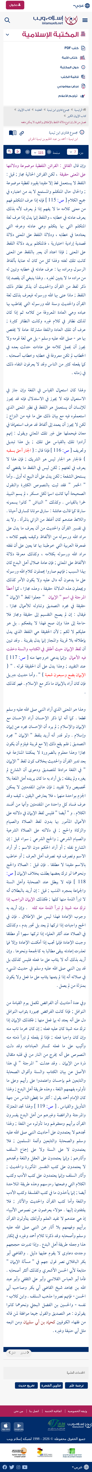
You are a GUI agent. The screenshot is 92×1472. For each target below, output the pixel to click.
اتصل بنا (34, 1411)
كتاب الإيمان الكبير (76, 116)
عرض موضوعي (68, 86)
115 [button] (40, 153)
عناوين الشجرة (51, 1385)
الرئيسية (78, 110)
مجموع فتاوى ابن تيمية (58, 110)
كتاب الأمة (69, 57)
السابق (23, 1353)
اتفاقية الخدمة (53, 1411)
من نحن (18, 1411)
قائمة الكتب (70, 77)
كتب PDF (72, 48)
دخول (13, 5)
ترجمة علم (76, 1385)
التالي (13, 1353)
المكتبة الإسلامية (51, 34)
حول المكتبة (69, 67)
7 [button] (75, 152)
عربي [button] (79, 5)
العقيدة (38, 110)
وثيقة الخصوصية (77, 1411)
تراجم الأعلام (67, 96)
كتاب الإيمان (24, 110)
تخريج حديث (26, 1385)
